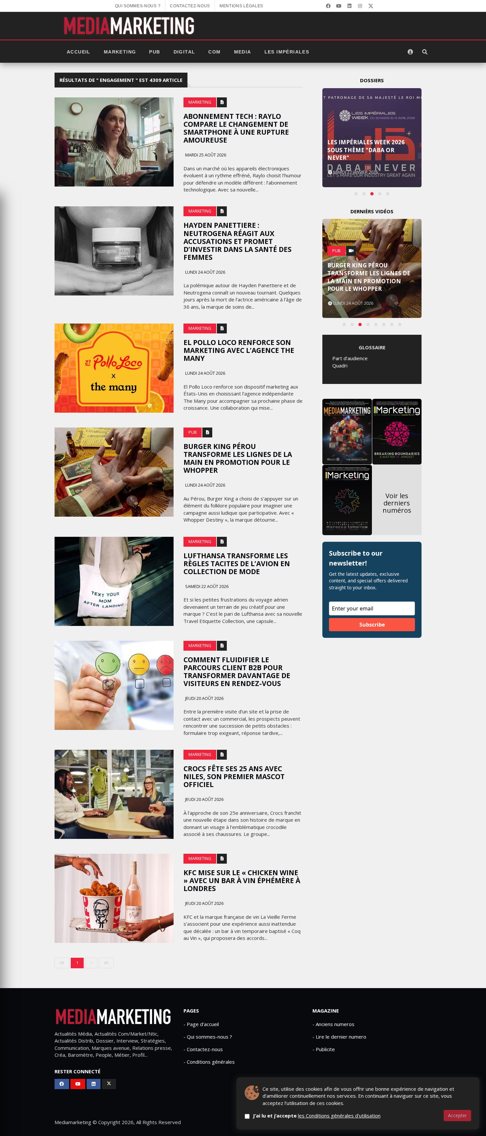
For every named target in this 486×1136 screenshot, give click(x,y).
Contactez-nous (190, 6)
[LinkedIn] (349, 6)
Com (214, 51)
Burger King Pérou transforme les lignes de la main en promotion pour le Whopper (237, 458)
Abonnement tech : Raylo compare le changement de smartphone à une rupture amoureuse (236, 128)
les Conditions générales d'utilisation (339, 1115)
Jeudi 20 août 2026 (203, 698)
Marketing (120, 51)
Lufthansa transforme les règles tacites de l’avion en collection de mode (236, 563)
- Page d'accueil (201, 1024)
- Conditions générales (209, 1061)
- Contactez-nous (203, 1049)
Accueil (79, 51)
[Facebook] (328, 6)
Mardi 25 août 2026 (205, 155)
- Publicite (323, 1049)
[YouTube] (339, 6)
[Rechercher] (424, 51)
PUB (154, 51)
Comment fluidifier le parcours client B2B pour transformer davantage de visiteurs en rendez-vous (236, 671)
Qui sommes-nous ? (138, 6)
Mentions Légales (241, 6)
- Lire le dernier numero (339, 1036)
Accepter (457, 1115)
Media (242, 51)
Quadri (339, 365)
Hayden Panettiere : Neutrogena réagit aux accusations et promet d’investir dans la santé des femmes (237, 241)
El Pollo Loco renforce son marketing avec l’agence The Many (238, 350)
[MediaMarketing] (129, 26)
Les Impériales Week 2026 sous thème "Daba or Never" (366, 150)
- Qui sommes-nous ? (207, 1036)
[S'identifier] (410, 51)
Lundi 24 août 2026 (204, 272)
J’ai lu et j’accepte (317, 1115)
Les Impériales (286, 51)
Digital (184, 51)
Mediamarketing (73, 1122)
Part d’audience (350, 358)
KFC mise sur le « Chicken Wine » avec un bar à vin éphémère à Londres (241, 880)
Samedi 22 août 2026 (206, 586)
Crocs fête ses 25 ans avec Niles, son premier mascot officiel (234, 776)
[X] (371, 6)
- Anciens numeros (333, 1024)
